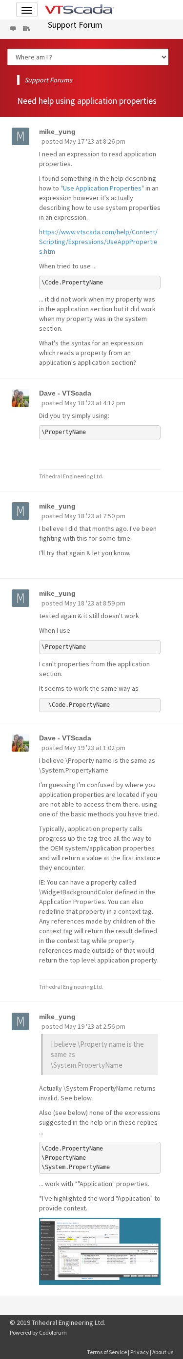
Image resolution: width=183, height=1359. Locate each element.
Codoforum (53, 1332)
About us (162, 1352)
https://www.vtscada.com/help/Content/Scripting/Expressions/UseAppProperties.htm (98, 241)
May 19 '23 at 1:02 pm (94, 747)
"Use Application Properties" (102, 188)
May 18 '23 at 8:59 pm (94, 603)
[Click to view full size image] (100, 1251)
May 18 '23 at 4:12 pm (94, 402)
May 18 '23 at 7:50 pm (94, 515)
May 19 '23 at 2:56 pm (94, 1026)
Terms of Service (107, 1352)
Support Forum (75, 24)
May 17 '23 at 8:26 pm (94, 141)
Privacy (139, 1352)
